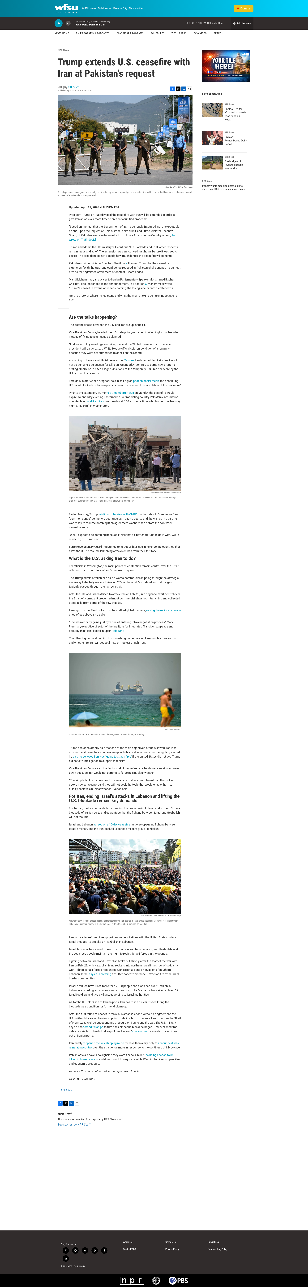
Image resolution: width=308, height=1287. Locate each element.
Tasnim (129, 360)
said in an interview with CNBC (117, 514)
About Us (128, 1242)
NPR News (63, 50)
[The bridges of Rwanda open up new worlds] (212, 162)
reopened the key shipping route (103, 1043)
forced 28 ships (93, 1027)
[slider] (73, 23)
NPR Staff (73, 87)
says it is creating (100, 974)
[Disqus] (154, 1187)
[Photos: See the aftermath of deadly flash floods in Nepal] (212, 110)
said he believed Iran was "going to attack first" (102, 756)
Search (218, 33)
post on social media (146, 381)
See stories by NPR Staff (74, 1124)
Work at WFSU (130, 1249)
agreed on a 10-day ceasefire (112, 824)
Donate (245, 8)
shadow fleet (140, 1031)
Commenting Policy (217, 1249)
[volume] (68, 23)
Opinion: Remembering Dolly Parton (236, 141)
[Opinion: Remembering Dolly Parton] (212, 138)
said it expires (95, 401)
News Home (62, 33)
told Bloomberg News (120, 392)
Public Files (213, 1242)
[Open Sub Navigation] (71, 33)
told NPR (118, 630)
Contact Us (170, 1242)
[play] (58, 23)
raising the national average (163, 610)
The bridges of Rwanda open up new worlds (234, 165)
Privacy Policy (172, 1249)
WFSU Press (179, 33)
